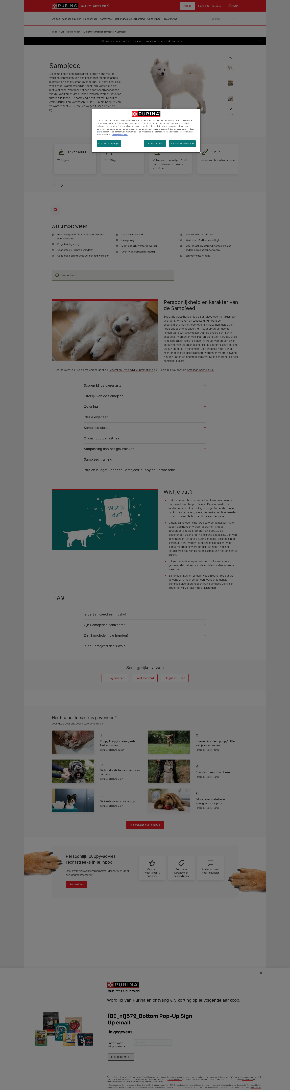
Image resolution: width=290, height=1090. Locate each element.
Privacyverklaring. (120, 134)
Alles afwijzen (155, 143)
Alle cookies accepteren (182, 143)
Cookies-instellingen (108, 143)
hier (98, 132)
